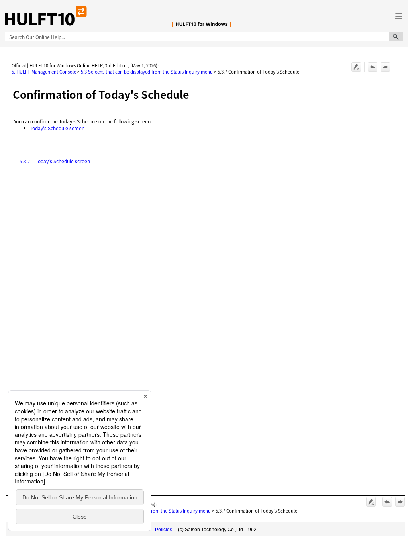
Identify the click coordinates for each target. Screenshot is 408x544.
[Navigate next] (385, 67)
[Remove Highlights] (356, 67)
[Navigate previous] (372, 67)
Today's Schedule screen (57, 128)
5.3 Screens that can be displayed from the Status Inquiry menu (147, 71)
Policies (163, 529)
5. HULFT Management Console (44, 71)
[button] (396, 36)
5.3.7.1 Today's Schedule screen (55, 161)
